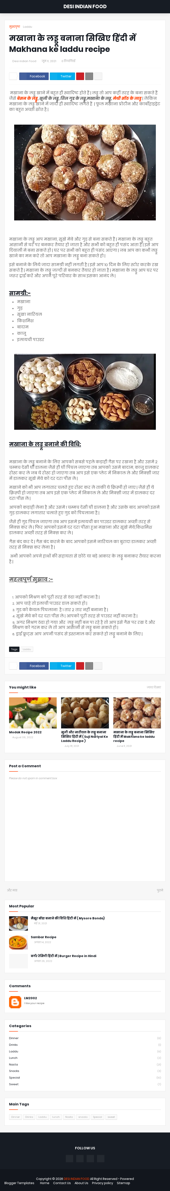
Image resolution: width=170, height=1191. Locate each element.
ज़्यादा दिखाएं (154, 687)
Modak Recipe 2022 (25, 732)
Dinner (85, 1038)
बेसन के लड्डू (27, 98)
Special (85, 1077)
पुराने (160, 890)
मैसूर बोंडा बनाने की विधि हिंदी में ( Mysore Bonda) (68, 918)
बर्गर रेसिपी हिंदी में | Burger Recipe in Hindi (63, 956)
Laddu (27, 27)
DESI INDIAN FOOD (85, 6)
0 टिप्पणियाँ (68, 61)
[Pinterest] (80, 76)
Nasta (85, 1064)
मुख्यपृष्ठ (14, 27)
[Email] (89, 76)
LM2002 (30, 998)
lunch (85, 1058)
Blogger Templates (19, 1183)
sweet (85, 1084)
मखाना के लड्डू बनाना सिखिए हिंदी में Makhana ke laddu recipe (134, 736)
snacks (85, 1071)
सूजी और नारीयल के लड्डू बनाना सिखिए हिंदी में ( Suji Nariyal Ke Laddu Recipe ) (84, 736)
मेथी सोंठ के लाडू (127, 98)
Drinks (85, 1045)
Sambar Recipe (43, 937)
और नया (12, 890)
